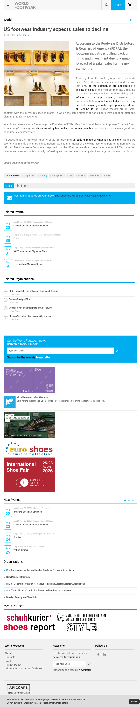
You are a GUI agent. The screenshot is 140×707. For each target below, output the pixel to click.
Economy (42, 175)
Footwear (81, 175)
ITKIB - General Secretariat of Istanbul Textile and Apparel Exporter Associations (45, 583)
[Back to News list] (131, 20)
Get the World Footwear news (70, 653)
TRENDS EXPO (20, 550)
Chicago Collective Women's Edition (30, 225)
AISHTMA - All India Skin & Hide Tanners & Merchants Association (38, 590)
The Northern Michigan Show (27, 264)
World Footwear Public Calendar (32, 397)
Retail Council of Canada (18, 577)
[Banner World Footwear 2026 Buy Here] (70, 380)
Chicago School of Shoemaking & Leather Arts (31, 316)
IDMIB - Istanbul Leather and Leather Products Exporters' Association (40, 570)
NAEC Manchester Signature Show (30, 251)
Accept (134, 701)
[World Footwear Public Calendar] (10, 402)
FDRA (70, 175)
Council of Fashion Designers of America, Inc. (31, 307)
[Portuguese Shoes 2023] (70, 425)
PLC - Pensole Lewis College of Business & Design (33, 291)
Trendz (16, 238)
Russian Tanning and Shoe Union (22, 597)
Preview (17, 537)
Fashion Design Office (19, 299)
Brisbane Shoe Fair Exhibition (27, 511)
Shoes (107, 175)
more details (62, 703)
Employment (57, 175)
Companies (28, 175)
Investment (95, 175)
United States (22, 35)
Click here (21, 401)
